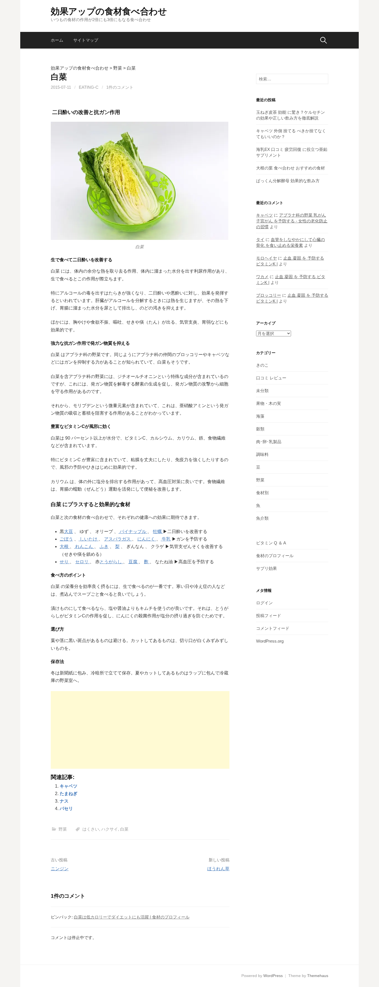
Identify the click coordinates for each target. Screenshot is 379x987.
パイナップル (132, 531)
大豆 (68, 531)
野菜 (63, 829)
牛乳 (166, 539)
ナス (64, 801)
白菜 (124, 829)
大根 (65, 546)
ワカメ (262, 276)
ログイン (264, 602)
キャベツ (68, 786)
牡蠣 (158, 531)
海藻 (260, 416)
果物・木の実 (268, 403)
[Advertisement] (140, 730)
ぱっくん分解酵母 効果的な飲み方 (288, 180)
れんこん (84, 546)
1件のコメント (119, 87)
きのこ (262, 365)
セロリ (82, 561)
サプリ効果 (266, 568)
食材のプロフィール (275, 555)
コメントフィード (272, 628)
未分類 (262, 390)
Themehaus (317, 975)
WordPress (273, 975)
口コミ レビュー (271, 377)
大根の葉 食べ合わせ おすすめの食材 (290, 168)
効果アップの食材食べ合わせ (109, 11)
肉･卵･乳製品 (268, 441)
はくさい (90, 829)
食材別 (262, 492)
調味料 (262, 454)
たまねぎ (68, 793)
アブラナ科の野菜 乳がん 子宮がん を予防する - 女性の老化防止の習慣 (291, 221)
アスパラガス (118, 539)
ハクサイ (109, 829)
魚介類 (262, 518)
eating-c (88, 87)
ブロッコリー (268, 295)
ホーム (57, 40)
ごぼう (66, 539)
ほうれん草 (218, 868)
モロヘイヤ (266, 258)
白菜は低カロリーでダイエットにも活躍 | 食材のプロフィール (132, 917)
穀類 (260, 429)
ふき (104, 546)
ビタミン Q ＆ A (271, 543)
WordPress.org (270, 641)
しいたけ (88, 539)
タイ (260, 239)
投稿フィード (268, 615)
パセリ (66, 808)
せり (65, 561)
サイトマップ (85, 40)
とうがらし (111, 561)
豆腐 (133, 561)
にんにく (146, 539)
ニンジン (60, 868)
